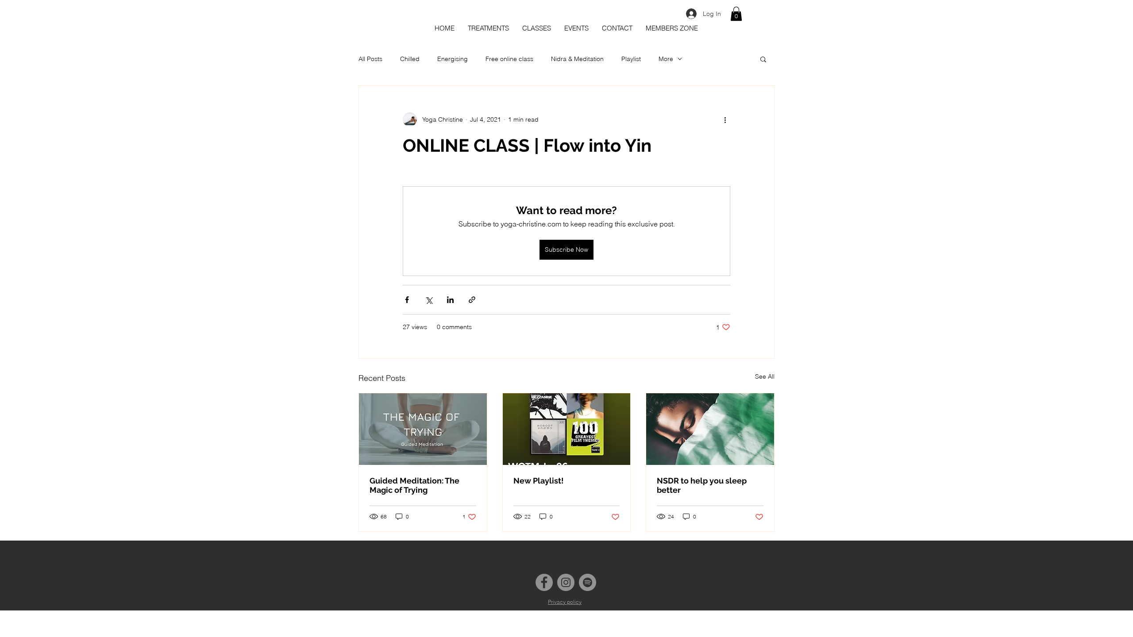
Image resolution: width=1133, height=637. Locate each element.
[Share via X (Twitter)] (428, 299)
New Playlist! (538, 480)
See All (765, 376)
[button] (736, 14)
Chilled (410, 59)
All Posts (370, 59)
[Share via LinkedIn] (450, 299)
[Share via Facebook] (407, 299)
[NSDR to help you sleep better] (710, 429)
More (666, 59)
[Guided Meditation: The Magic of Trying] (423, 429)
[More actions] (725, 119)
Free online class (509, 59)
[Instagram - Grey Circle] (565, 582)
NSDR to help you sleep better (702, 485)
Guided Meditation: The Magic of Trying (414, 485)
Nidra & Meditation (577, 59)
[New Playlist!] (567, 429)
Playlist (631, 59)
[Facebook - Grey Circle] (544, 582)
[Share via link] (472, 299)
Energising (452, 59)
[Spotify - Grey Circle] (587, 582)
